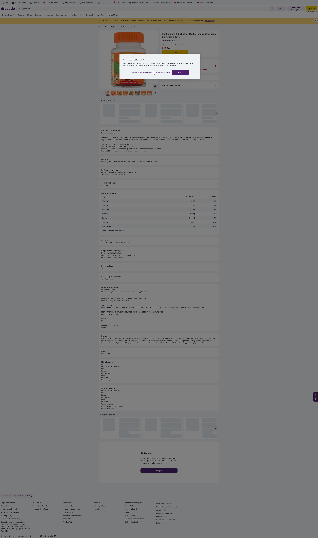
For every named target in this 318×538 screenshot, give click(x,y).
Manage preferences (163, 72)
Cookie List (172, 65)
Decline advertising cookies (142, 72)
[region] (159, 66)
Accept (180, 72)
